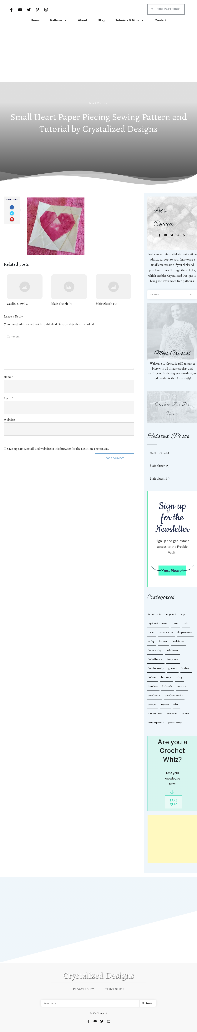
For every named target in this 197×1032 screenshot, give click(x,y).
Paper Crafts (172, 713)
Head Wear (152, 677)
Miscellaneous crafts (174, 695)
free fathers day (154, 650)
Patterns (185, 713)
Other (176, 704)
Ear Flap (151, 641)
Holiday (179, 677)
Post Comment (115, 458)
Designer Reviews (185, 632)
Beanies (175, 623)
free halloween (172, 650)
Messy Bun (181, 686)
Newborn (165, 704)
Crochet (151, 632)
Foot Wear (163, 641)
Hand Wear (185, 668)
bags (182, 614)
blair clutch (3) (113, 290)
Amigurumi (171, 614)
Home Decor (153, 686)
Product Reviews (175, 722)
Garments (172, 668)
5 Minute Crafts (154, 614)
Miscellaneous (154, 695)
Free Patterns (172, 659)
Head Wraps (166, 677)
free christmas (178, 641)
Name (8, 377)
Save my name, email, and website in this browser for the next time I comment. (58, 449)
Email (8, 398)
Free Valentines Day (156, 668)
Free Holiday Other (155, 659)
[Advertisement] (98, 53)
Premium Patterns (156, 722)
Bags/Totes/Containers (157, 623)
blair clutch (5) (69, 290)
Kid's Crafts (167, 686)
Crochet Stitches (166, 632)
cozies (185, 623)
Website (9, 420)
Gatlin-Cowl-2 (24, 290)
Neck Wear (152, 704)
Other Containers (155, 713)
